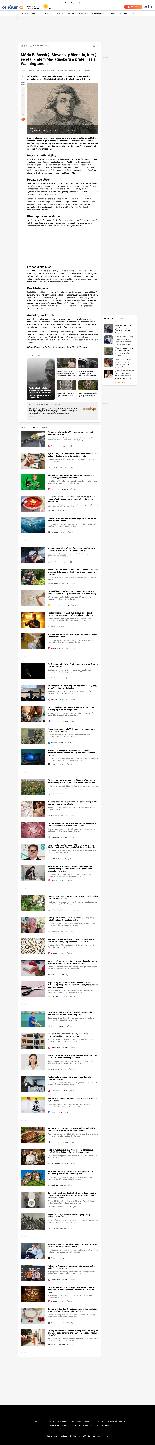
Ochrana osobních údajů (56, 1425)
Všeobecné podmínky (81, 1421)
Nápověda (105, 1425)
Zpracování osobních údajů (83, 1425)
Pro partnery (35, 1421)
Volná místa (61, 1421)
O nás (48, 1421)
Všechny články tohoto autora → (39, 417)
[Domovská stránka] (22, 46)
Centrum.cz (52, 1436)
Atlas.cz (64, 1436)
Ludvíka (86, 271)
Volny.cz (76, 1436)
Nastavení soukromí (116, 1421)
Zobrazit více (119, 382)
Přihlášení (135, 7)
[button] (23, 102)
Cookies (99, 1421)
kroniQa (29, 46)
